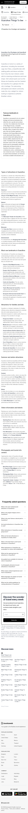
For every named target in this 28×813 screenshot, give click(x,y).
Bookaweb (4, 17)
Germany (3, 746)
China (2, 743)
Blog (15, 779)
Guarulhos (12, 7)
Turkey (16, 737)
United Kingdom (18, 746)
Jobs (2, 782)
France (3, 734)
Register (16, 776)
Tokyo (15, 759)
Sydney (16, 765)
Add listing (16, 773)
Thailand (16, 743)
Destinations (4, 773)
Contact (3, 779)
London (16, 754)
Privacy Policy (10, 627)
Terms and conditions (14, 808)
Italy (2, 740)
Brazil (21, 17)
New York (3, 759)
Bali (2, 765)
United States (4, 737)
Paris (15, 757)
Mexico (16, 740)
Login (2, 776)
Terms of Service (20, 627)
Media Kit (16, 782)
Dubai (2, 757)
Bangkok (3, 754)
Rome (2, 762)
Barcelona (16, 762)
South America (13, 17)
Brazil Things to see (6, 655)
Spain (15, 734)
